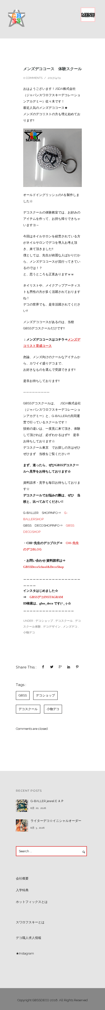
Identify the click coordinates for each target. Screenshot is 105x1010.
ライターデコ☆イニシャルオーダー (56, 821)
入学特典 (22, 890)
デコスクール (64, 620)
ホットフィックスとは (32, 902)
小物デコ (29, 632)
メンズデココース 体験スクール (52, 68)
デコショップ (44, 620)
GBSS (23, 695)
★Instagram (25, 953)
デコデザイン (52, 626)
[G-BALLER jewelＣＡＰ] (22, 806)
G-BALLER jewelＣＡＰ (47, 801)
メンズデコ (70, 626)
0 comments (32, 78)
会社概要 (22, 878)
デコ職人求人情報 (28, 938)
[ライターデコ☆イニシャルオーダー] (22, 825)
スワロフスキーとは (30, 922)
